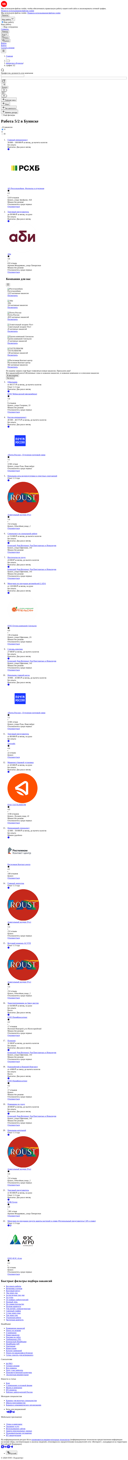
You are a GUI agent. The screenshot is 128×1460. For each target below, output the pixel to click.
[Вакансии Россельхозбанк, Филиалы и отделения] (67, 169)
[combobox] (12, 75)
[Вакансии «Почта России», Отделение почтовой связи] (67, 441)
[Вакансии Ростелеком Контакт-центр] (67, 851)
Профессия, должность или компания (17, 73)
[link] (5, 37)
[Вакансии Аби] (67, 238)
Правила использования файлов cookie (43, 13)
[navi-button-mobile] (3, 51)
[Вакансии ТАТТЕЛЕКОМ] (67, 788)
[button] (3, 43)
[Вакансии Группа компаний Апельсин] (67, 609)
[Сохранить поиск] (3, 81)
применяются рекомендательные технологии (50, 1440)
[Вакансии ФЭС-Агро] (67, 1242)
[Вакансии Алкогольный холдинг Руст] (67, 498)
